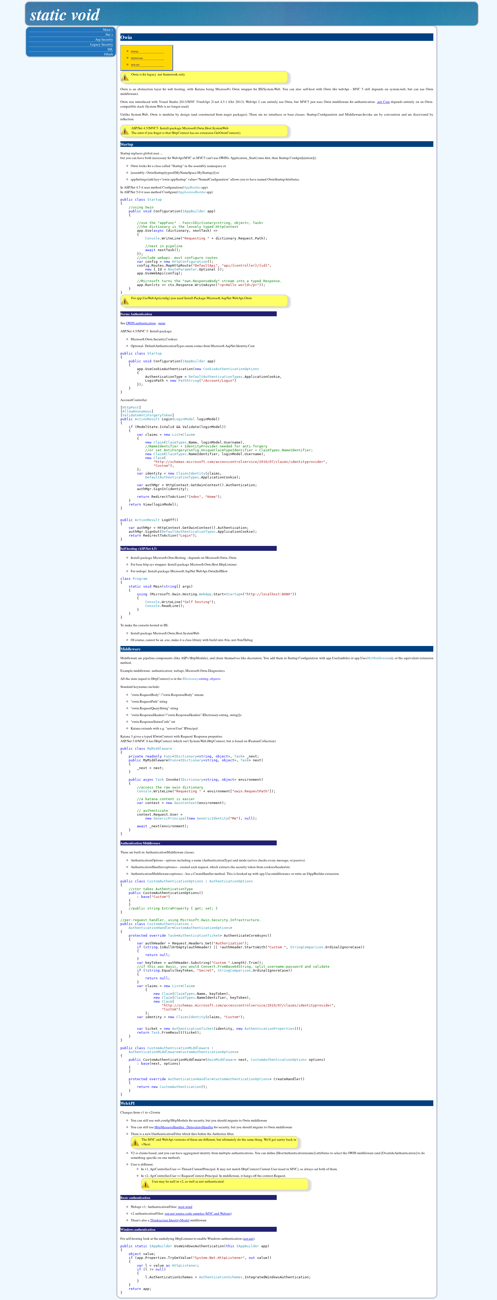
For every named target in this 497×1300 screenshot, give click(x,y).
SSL (110, 49)
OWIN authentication (141, 323)
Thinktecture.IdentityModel (169, 1220)
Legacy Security (101, 44)
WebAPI (135, 64)
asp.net (248, 1238)
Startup (134, 51)
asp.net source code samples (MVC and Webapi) (198, 1213)
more (161, 323)
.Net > (109, 34)
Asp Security (104, 39)
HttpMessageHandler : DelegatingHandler (184, 1127)
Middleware (137, 58)
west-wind (185, 1206)
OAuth (108, 54)
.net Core (383, 101)
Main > (108, 29)
